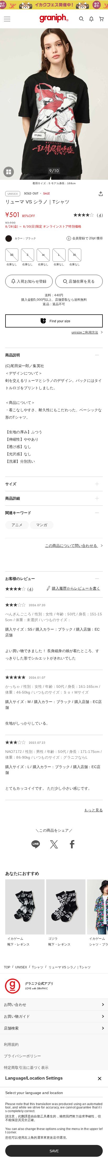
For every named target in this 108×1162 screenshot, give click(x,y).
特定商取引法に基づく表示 (26, 1067)
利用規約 (11, 1044)
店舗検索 (11, 1028)
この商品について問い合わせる (71, 545)
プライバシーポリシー (22, 1056)
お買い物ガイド (17, 1016)
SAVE (54, 1151)
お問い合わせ (15, 1004)
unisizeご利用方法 (85, 332)
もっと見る (93, 810)
